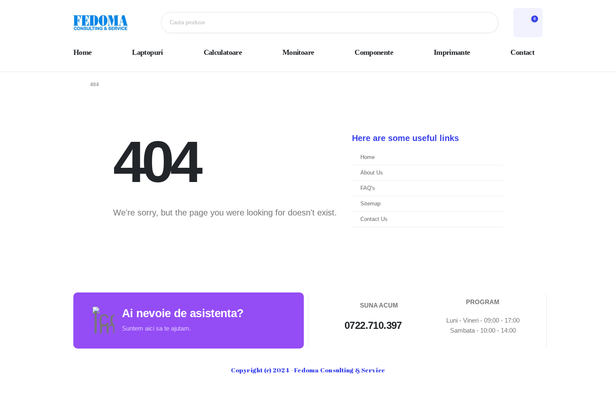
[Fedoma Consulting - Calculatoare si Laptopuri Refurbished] (100, 22)
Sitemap (370, 204)
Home (82, 52)
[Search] (485, 23)
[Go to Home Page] (75, 84)
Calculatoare (223, 52)
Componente (374, 52)
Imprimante (452, 52)
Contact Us (374, 219)
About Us (371, 173)
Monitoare (298, 52)
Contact (522, 52)
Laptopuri (147, 52)
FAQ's (367, 188)
